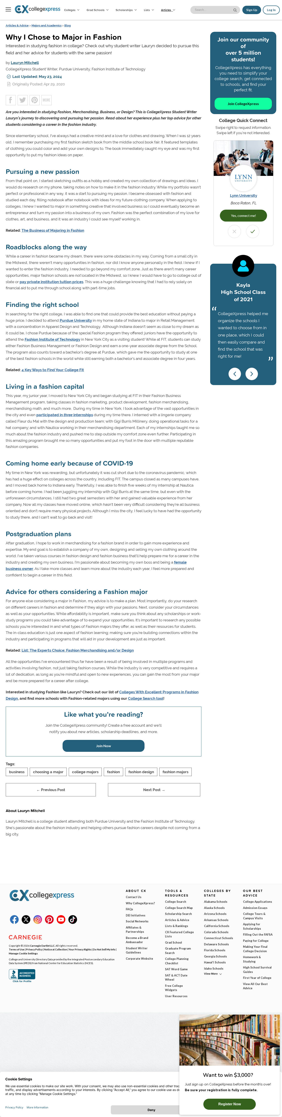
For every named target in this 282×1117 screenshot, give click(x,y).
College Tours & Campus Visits (254, 916)
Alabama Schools (215, 901)
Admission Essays (255, 908)
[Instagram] (37, 923)
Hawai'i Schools (215, 962)
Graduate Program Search (178, 951)
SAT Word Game (176, 969)
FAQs (129, 909)
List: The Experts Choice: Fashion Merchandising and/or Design (78, 650)
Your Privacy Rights (80, 949)
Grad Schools (96, 10)
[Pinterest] (49, 923)
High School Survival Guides (257, 970)
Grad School (173, 942)
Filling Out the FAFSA (258, 934)
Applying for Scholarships (252, 926)
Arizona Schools (215, 914)
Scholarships (124, 10)
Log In (271, 10)
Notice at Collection (55, 949)
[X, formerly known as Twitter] (26, 923)
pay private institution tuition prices (51, 282)
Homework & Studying (252, 959)
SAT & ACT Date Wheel (176, 978)
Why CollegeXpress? (140, 903)
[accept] (252, 231)
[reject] (234, 231)
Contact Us (133, 897)
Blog (67, 25)
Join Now (103, 746)
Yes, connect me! (243, 215)
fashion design (141, 772)
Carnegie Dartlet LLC (42, 945)
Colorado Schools (216, 932)
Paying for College (256, 940)
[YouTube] (61, 923)
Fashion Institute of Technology (52, 339)
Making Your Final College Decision (255, 949)
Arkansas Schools (216, 920)
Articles (166, 10)
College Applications (257, 901)
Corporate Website (139, 958)
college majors (85, 772)
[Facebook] (14, 923)
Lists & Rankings (176, 926)
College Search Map (179, 908)
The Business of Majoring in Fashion (53, 230)
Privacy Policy (34, 949)
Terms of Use (16, 949)
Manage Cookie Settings (23, 953)
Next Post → (154, 790)
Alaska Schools (214, 908)
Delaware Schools (216, 944)
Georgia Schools (215, 956)
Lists (147, 10)
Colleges (69, 10)
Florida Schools (214, 950)
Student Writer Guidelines (137, 950)
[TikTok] (72, 923)
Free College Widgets (174, 988)
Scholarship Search (178, 914)
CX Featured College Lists (179, 934)
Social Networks (137, 921)
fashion (113, 772)
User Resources (176, 996)
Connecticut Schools (218, 938)
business (16, 772)
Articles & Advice (17, 25)
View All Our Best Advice (255, 986)
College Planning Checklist (177, 961)
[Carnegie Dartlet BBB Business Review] (22, 981)
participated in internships (64, 415)
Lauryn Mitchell (25, 62)
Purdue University (76, 320)
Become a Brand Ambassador (137, 940)
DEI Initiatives (135, 915)
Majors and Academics (46, 25)
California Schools (216, 926)
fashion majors (175, 772)
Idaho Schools (213, 968)
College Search (175, 901)
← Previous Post (50, 790)
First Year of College (257, 978)
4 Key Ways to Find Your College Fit (53, 370)
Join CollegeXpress (243, 104)
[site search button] (235, 9)
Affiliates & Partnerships (135, 930)
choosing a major (48, 772)
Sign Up (251, 10)
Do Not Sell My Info (104, 949)
